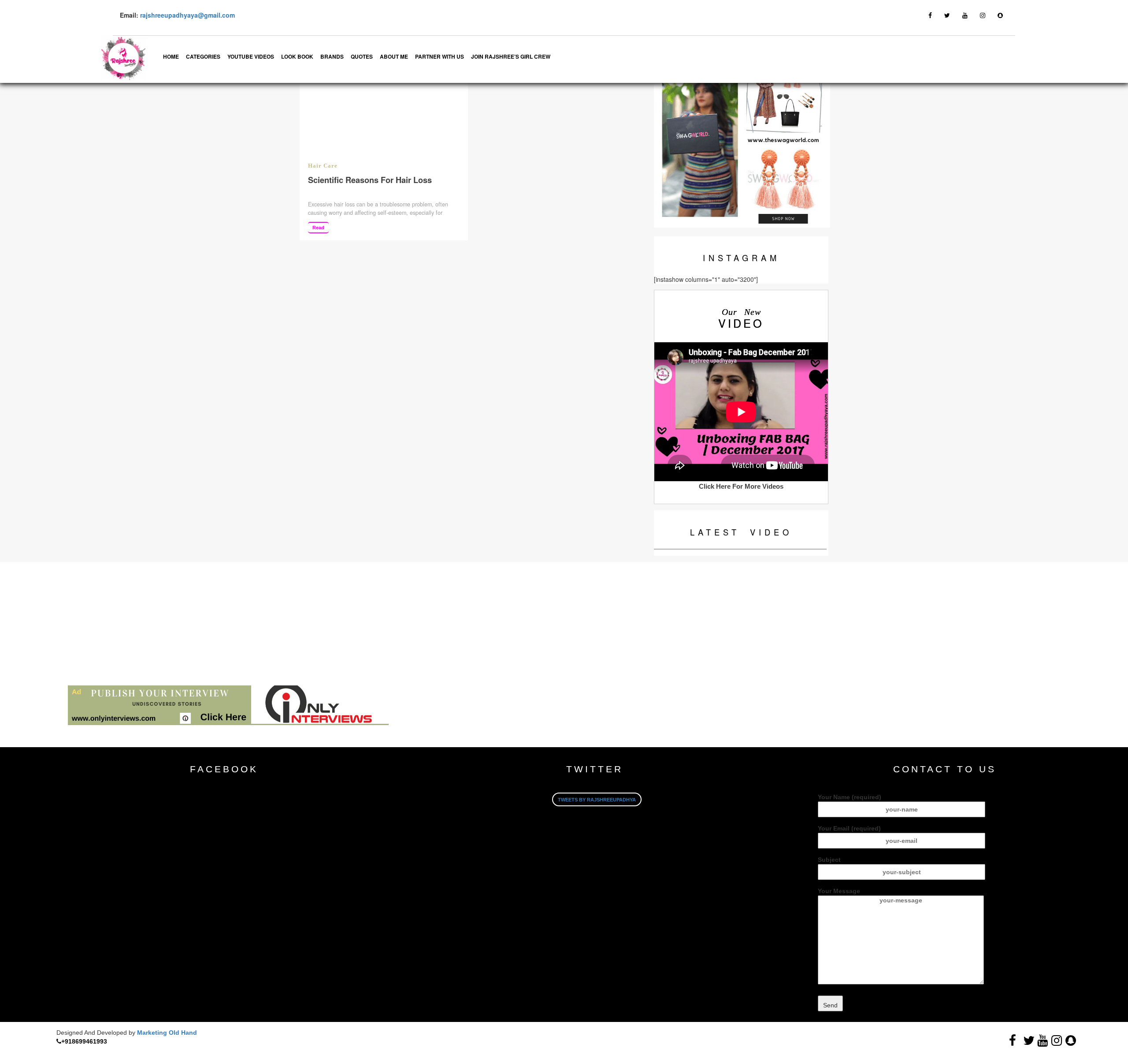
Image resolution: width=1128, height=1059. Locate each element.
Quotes (362, 56)
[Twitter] (947, 15)
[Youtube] (965, 15)
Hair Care (323, 166)
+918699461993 (84, 1041)
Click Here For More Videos (741, 486)
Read (318, 227)
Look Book (297, 56)
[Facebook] (930, 15)
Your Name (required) (849, 797)
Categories (203, 56)
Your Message (839, 890)
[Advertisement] (264, 623)
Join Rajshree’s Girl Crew (510, 56)
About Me (394, 56)
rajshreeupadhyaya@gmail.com (187, 15)
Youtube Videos (250, 56)
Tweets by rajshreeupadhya (597, 799)
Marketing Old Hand (167, 1032)
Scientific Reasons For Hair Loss (370, 180)
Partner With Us (439, 56)
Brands (332, 56)
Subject (829, 859)
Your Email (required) (849, 828)
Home (171, 56)
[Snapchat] (1000, 15)
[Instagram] (983, 15)
